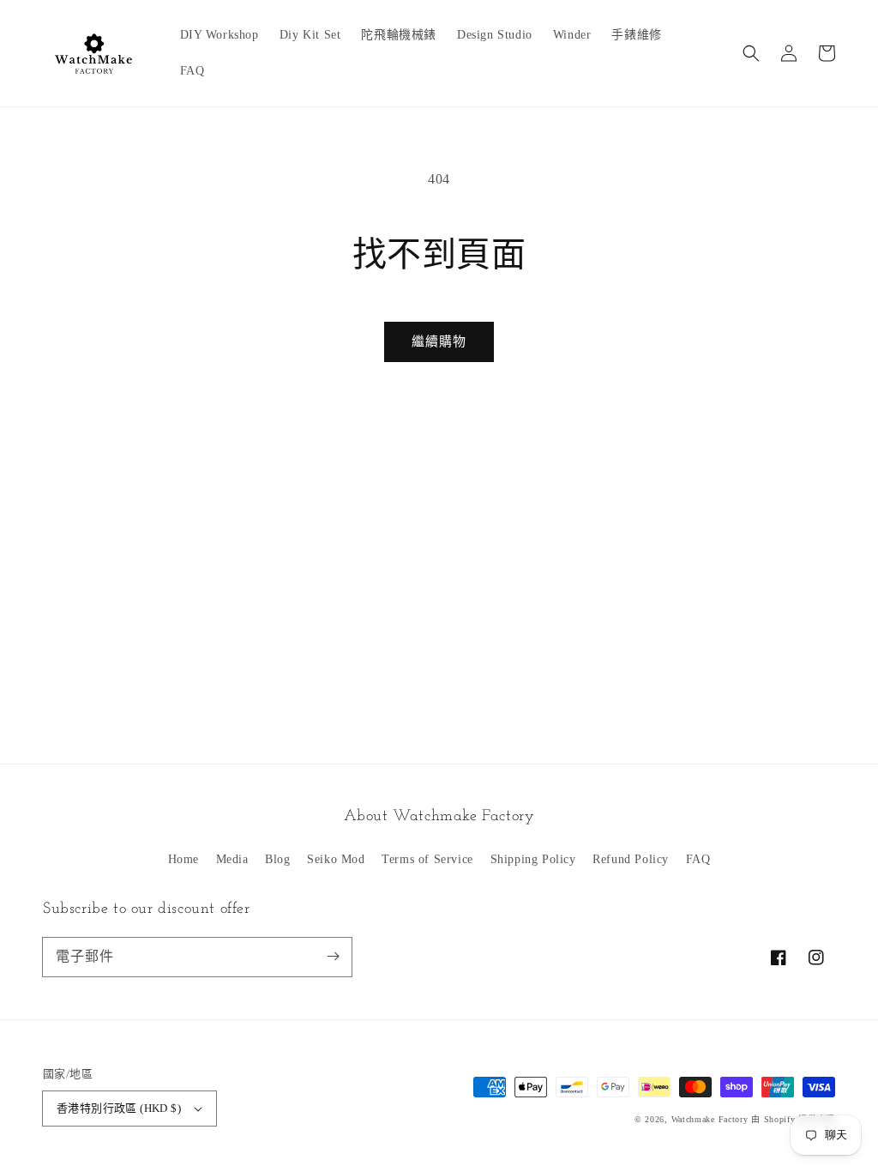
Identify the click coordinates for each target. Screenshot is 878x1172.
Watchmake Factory (710, 1119)
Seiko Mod (335, 859)
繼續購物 (439, 341)
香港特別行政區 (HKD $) (119, 1108)
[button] (751, 53)
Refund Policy (630, 859)
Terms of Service (427, 859)
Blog (277, 859)
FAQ (698, 859)
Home (183, 859)
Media (232, 859)
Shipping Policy (533, 859)
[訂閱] (333, 957)
